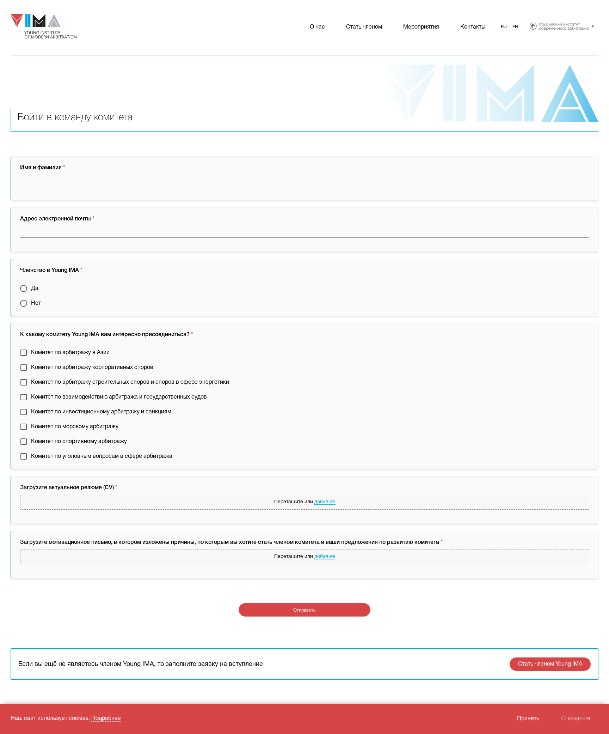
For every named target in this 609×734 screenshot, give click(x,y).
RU (504, 27)
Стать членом (364, 27)
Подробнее (106, 718)
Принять (528, 718)
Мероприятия (421, 27)
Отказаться (575, 718)
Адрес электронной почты (57, 219)
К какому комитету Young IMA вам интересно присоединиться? (106, 334)
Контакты (472, 27)
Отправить (304, 610)
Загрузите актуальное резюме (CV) (68, 487)
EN (515, 27)
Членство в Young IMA (51, 270)
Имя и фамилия (42, 167)
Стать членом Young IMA (550, 664)
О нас (317, 27)
